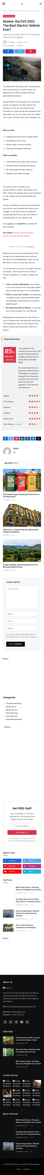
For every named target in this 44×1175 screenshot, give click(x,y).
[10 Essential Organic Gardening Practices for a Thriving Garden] (22, 480)
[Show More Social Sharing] (39, 51)
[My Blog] (22, 4)
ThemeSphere (35, 1164)
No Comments (10, 45)
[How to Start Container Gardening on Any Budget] (8, 928)
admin (12, 42)
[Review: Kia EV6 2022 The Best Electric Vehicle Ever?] (22, 68)
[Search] (40, 3)
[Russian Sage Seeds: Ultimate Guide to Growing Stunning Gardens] (8, 914)
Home (5, 11)
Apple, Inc (31, 247)
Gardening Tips (11, 710)
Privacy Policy (23, 841)
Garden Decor (11, 707)
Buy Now (27, 1169)
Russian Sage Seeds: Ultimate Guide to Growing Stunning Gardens (27, 913)
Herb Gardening (12, 713)
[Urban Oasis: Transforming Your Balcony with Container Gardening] (22, 515)
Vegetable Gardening (14, 719)
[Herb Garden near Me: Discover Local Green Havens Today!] (8, 1040)
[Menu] (3, 3)
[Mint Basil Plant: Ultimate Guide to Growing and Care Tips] (8, 1052)
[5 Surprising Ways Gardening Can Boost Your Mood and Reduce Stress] (22, 550)
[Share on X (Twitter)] (19, 51)
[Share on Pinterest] (30, 51)
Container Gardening (14, 703)
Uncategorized (9, 16)
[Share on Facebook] (8, 51)
